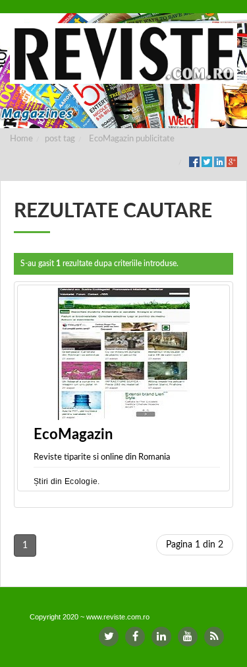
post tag (60, 139)
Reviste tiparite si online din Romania (102, 457)
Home (21, 139)
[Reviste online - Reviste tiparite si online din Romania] (123, 53)
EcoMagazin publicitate (132, 139)
